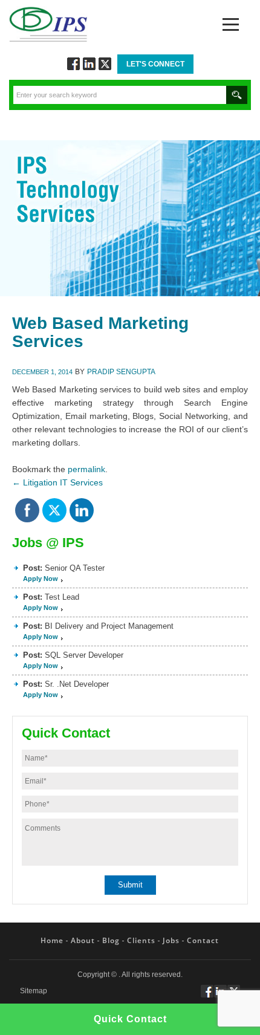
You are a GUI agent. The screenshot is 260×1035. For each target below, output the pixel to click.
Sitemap (33, 991)
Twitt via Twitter (105, 63)
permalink (86, 469)
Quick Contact (130, 1019)
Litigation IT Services (57, 482)
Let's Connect (155, 64)
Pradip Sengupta (121, 372)
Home (52, 940)
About (83, 940)
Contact (203, 940)
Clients (141, 940)
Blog (111, 940)
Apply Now (40, 578)
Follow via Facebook (73, 63)
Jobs (171, 940)
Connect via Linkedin (89, 63)
